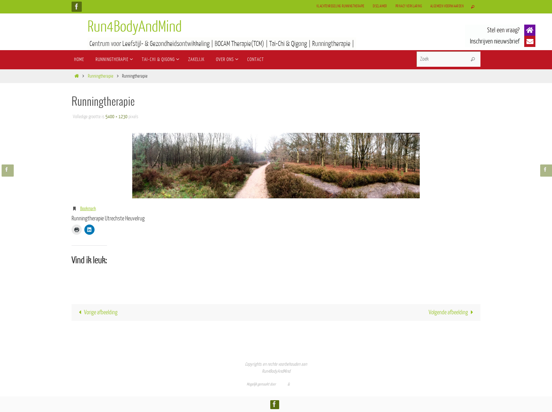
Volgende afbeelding (448, 312)
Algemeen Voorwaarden (447, 6)
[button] (529, 30)
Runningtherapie (100, 76)
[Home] (76, 76)
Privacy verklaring (408, 6)
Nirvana (282, 384)
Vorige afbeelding (101, 312)
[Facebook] (77, 6)
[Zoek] (472, 59)
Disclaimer (380, 6)
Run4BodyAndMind (135, 27)
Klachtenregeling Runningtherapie (340, 6)
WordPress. (298, 384)
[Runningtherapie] (276, 165)
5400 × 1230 (116, 116)
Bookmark (88, 208)
